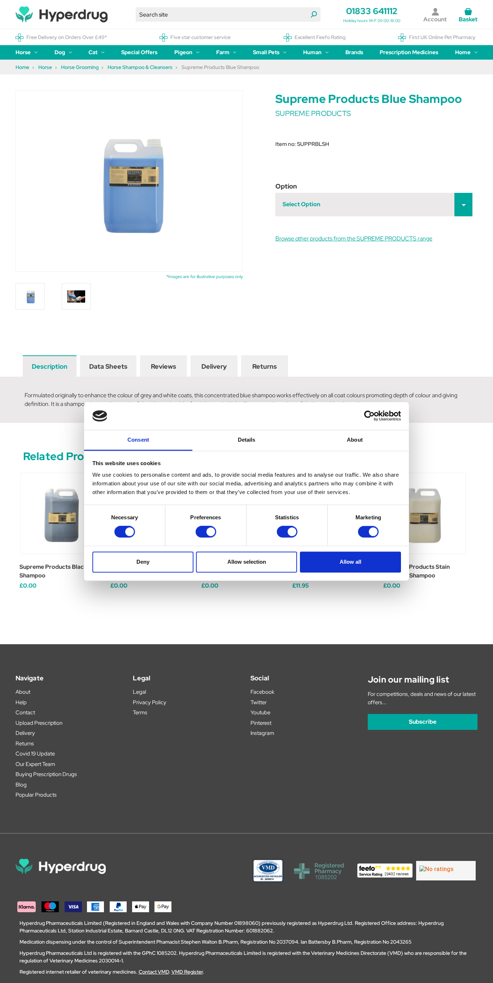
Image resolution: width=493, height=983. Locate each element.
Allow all (350, 562)
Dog (59, 52)
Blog (21, 784)
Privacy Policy (149, 702)
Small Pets (266, 52)
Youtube (260, 712)
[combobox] (228, 14)
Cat (92, 52)
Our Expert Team (35, 764)
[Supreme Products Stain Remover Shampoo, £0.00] (425, 513)
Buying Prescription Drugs (46, 774)
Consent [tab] (138, 440)
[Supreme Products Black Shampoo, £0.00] (61, 513)
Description (49, 366)
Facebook (262, 692)
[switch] (206, 532)
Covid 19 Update (35, 753)
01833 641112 (371, 11)
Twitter (258, 702)
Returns (264, 366)
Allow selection (246, 562)
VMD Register (187, 972)
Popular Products (36, 794)
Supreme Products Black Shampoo (53, 571)
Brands (354, 52)
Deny (142, 562)
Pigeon (183, 52)
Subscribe (422, 722)
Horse (23, 52)
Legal (139, 692)
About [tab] (355, 440)
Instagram (262, 733)
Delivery (214, 366)
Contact (25, 712)
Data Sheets (108, 366)
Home (463, 52)
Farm (223, 52)
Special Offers (139, 52)
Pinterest (260, 723)
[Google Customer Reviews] (446, 870)
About (23, 692)
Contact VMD (154, 972)
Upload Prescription (39, 723)
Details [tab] (247, 440)
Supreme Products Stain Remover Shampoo (416, 571)
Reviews (163, 366)
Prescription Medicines (409, 52)
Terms (140, 712)
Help (21, 702)
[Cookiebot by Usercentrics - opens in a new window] (369, 416)
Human (312, 52)
